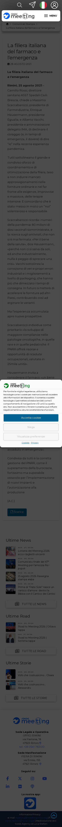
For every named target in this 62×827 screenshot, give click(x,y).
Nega (31, 427)
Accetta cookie (31, 417)
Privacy (35, 442)
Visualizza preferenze (31, 436)
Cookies (25, 442)
